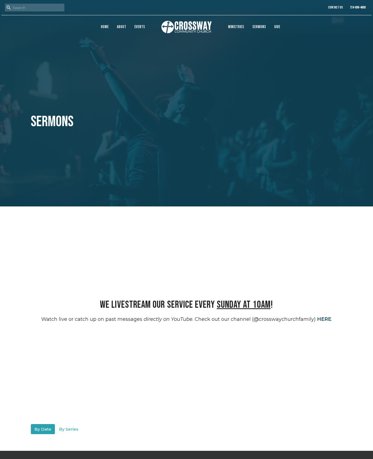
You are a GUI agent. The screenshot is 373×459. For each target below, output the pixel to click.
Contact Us (335, 7)
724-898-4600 (358, 7)
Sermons (259, 26)
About (121, 26)
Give (277, 26)
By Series (68, 429)
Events (139, 26)
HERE (324, 319)
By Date (42, 429)
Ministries (236, 26)
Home (105, 26)
